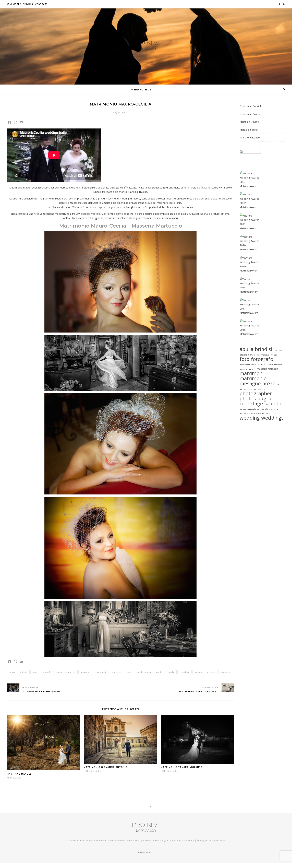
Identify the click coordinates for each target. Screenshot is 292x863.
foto (35, 672)
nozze (129, 672)
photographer (144, 672)
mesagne (116, 672)
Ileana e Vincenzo (250, 137)
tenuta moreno (247, 413)
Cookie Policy (219, 840)
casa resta (278, 350)
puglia (171, 672)
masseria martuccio (65, 672)
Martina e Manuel (19, 774)
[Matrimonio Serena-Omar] (13, 687)
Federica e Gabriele (251, 106)
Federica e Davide (250, 114)
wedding (211, 672)
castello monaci (247, 354)
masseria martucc (248, 369)
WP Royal (189, 840)
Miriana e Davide (249, 121)
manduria (262, 364)
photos (159, 672)
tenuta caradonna (270, 409)
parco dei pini (246, 389)
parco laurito (259, 389)
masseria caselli (275, 364)
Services (28, 4)
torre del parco (263, 413)
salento (198, 672)
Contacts (41, 4)
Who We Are (14, 4)
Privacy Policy (204, 840)
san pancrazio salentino (250, 409)
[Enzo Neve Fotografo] (146, 45)
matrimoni (86, 672)
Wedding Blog (141, 89)
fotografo (46, 672)
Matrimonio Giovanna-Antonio (106, 767)
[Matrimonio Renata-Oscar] (228, 687)
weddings (225, 672)
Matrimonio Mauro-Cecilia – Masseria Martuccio (120, 226)
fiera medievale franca (267, 355)
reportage (184, 672)
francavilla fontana (248, 364)
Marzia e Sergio (249, 129)
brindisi (23, 672)
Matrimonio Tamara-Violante (181, 767)
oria (279, 384)
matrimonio (101, 672)
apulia (12, 672)
